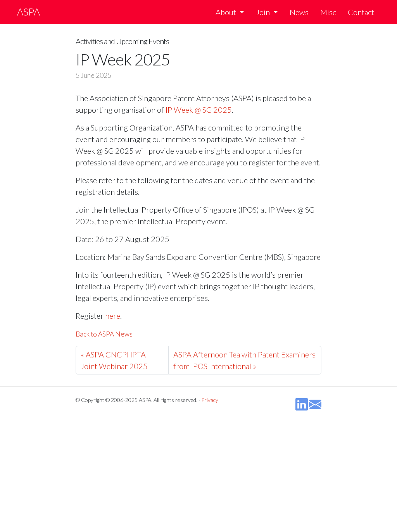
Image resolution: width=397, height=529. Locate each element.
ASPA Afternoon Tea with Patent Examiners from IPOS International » (244, 360)
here (112, 315)
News (299, 12)
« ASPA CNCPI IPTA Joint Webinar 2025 (114, 360)
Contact (361, 12)
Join (263, 12)
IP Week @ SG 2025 (199, 109)
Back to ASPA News (104, 334)
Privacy (209, 400)
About (226, 12)
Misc (328, 12)
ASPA (28, 11)
